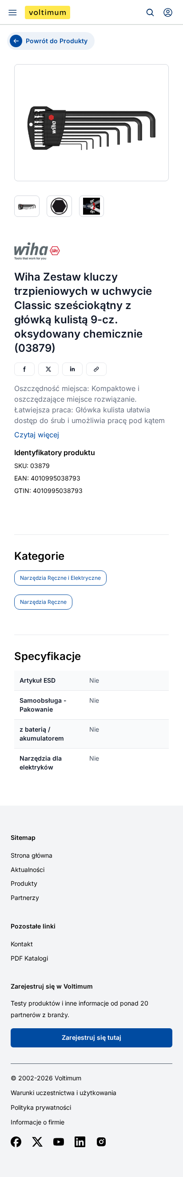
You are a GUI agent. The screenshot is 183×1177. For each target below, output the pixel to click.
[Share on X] (48, 369)
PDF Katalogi (29, 958)
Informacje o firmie (37, 1122)
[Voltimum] (47, 12)
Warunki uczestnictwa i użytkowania (63, 1092)
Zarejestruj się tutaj (91, 1037)
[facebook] (16, 1141)
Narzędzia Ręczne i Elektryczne (60, 577)
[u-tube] (58, 1141)
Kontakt (22, 944)
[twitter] (37, 1141)
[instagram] (101, 1141)
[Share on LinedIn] (72, 369)
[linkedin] (80, 1141)
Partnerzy (25, 897)
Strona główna (31, 855)
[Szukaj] (150, 12)
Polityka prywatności (41, 1107)
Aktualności (27, 869)
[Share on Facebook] (24, 369)
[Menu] (12, 12)
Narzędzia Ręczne (43, 602)
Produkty (24, 883)
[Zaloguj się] (168, 12)
